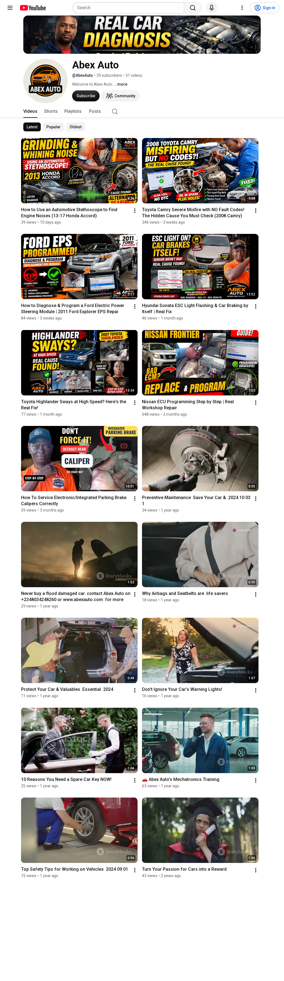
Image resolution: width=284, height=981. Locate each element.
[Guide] (10, 7)
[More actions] (134, 210)
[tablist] (142, 111)
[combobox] (130, 7)
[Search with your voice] (211, 7)
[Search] (193, 7)
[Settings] (242, 7)
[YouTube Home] (33, 8)
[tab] (30, 111)
